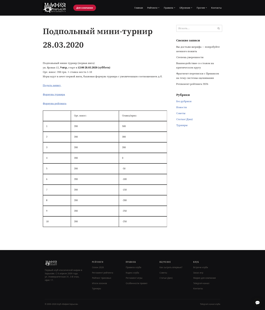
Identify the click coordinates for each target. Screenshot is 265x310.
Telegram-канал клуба (210, 304)
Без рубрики (184, 101)
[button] (158, 7)
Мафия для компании (204, 278)
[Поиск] (218, 28)
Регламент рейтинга (102, 272)
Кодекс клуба (132, 272)
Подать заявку (52, 85)
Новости (181, 107)
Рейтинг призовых (101, 278)
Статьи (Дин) (184, 119)
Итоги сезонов (99, 283)
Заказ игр (198, 272)
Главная (138, 7)
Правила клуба (133, 267)
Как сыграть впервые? (170, 267)
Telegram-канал (201, 283)
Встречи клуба (200, 267)
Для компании (84, 7)
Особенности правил (136, 283)
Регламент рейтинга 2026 (192, 84)
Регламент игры (134, 278)
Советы (180, 113)
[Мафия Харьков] (54, 8)
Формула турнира (54, 94)
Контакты (216, 7)
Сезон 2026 (98, 267)
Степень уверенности (190, 57)
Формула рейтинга (54, 103)
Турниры (182, 125)
